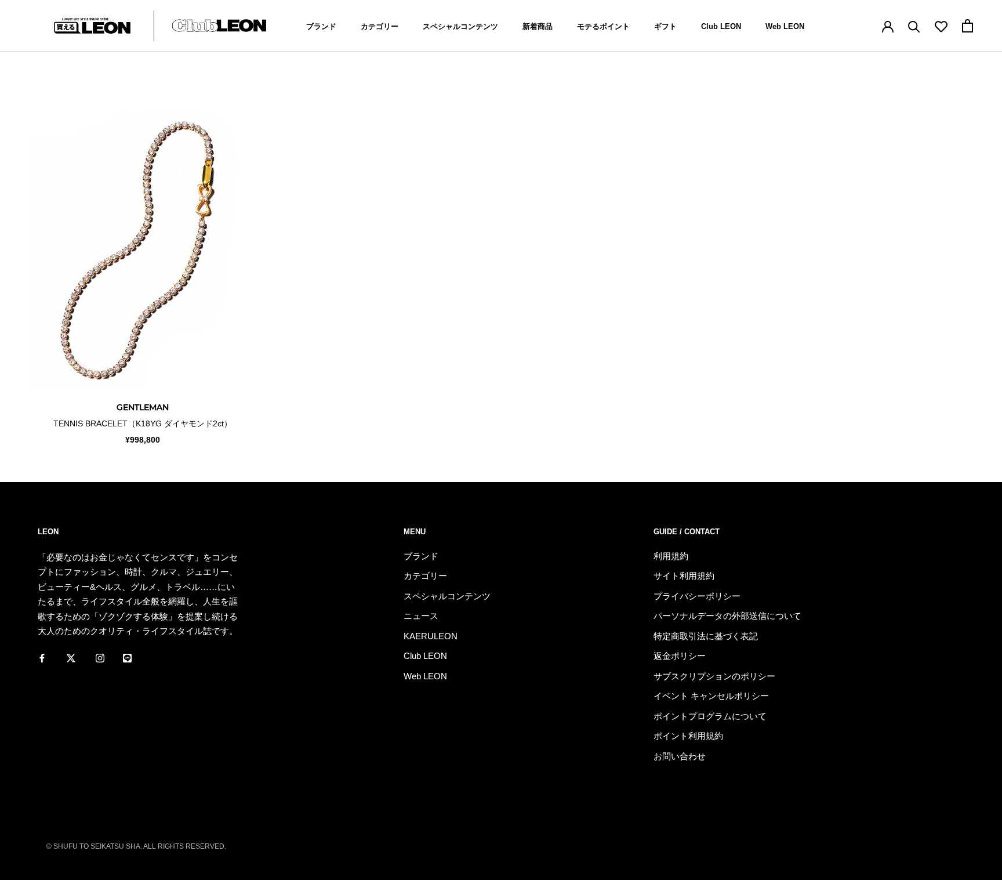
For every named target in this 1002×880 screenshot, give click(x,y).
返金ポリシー (680, 656)
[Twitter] (71, 657)
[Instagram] (100, 657)
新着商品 (537, 26)
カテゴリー (379, 26)
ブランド (321, 26)
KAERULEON (431, 636)
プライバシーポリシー (697, 596)
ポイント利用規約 (688, 736)
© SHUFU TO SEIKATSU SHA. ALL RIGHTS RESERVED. (136, 846)
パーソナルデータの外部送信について (727, 616)
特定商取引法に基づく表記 (706, 636)
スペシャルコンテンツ (460, 26)
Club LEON (721, 26)
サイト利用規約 (684, 576)
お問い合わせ (680, 756)
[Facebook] (42, 657)
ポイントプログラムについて (710, 716)
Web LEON (784, 26)
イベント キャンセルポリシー (711, 696)
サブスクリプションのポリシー (714, 676)
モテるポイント (603, 26)
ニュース (421, 616)
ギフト (665, 26)
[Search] (914, 26)
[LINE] (127, 657)
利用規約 (671, 556)
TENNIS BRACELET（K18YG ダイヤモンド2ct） (142, 423)
